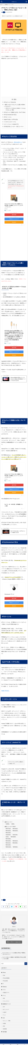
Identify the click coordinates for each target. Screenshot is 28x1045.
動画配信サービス (7, 1003)
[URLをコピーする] (25, 906)
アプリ (4, 989)
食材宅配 (5, 1028)
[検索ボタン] (1, 1)
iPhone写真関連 (6, 978)
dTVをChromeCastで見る (10, 114)
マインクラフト (6, 1001)
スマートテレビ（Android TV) (11, 124)
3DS (4, 998)
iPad (4, 975)
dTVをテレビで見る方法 (10, 102)
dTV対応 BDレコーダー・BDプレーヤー (14, 126)
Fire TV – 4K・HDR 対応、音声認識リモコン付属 (14, 505)
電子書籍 (5, 1031)
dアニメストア (6, 1009)
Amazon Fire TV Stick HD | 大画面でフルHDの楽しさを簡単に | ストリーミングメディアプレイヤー (14, 205)
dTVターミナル (7, 117)
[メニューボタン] (26, 1)
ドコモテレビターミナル (10, 121)
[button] (3, 906)
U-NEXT (4, 1012)
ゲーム (4, 995)
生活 (4, 1017)
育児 (4, 1026)
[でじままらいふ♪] (14, 1)
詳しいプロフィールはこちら (14, 942)
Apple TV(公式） (5, 690)
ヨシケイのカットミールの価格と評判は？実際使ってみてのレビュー (14, 953)
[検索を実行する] (25, 963)
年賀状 (4, 1023)
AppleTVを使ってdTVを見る (11, 119)
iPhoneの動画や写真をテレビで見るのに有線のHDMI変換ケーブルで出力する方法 (18, 379)
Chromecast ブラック (9, 594)
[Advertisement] (14, 78)
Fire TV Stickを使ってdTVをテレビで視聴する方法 (18, 531)
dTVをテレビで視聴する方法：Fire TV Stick (14, 112)
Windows (5, 986)
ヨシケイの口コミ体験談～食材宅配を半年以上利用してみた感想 (14, 958)
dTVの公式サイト (18, 142)
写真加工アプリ (6, 992)
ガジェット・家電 (6, 1020)
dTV (4, 12)
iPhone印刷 (5, 980)
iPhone (4, 972)
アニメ (4, 1014)
